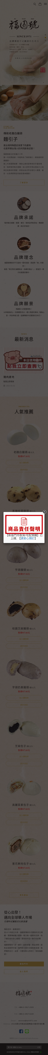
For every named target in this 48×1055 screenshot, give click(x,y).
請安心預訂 (28, 538)
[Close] (44, 512)
